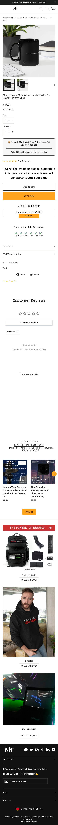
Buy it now (29, 195)
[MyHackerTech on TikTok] (42, 749)
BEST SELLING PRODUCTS (29, 445)
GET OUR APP (8, 760)
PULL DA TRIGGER (29, 580)
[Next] (54, 473)
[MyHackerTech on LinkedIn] (48, 749)
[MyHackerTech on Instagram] (37, 749)
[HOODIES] (29, 622)
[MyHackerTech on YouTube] (53, 749)
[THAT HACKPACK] (29, 548)
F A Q (5, 268)
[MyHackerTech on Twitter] (31, 749)
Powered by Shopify (29, 821)
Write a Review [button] (30, 322)
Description (7, 246)
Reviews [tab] (11, 331)
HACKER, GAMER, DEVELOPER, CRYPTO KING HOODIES (30, 449)
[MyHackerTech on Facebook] (26, 749)
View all (29, 511)
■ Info (5, 793)
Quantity (6, 126)
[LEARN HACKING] (29, 699)
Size (4, 115)
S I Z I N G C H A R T (11, 263)
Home (5, 18)
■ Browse (7, 800)
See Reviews (24, 161)
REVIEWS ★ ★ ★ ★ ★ (12, 254)
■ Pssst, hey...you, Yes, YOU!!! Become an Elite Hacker (25, 769)
